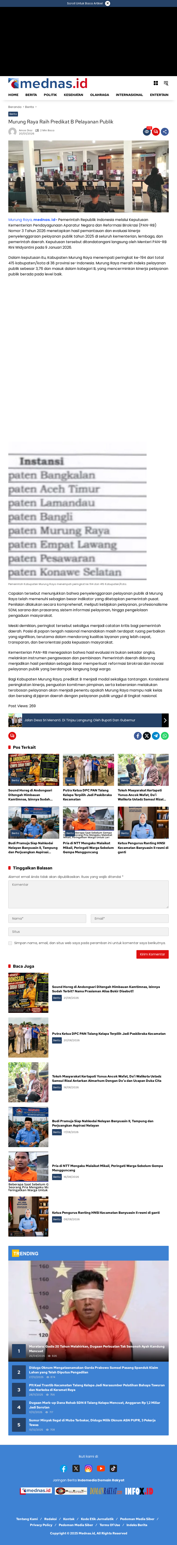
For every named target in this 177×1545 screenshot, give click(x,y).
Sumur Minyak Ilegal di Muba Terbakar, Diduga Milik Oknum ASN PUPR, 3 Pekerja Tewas (92, 1422)
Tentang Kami (27, 1519)
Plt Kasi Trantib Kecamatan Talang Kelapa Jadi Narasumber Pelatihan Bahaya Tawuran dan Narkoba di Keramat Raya (97, 1387)
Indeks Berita (137, 1525)
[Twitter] (147, 736)
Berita (13, 114)
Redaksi (50, 1519)
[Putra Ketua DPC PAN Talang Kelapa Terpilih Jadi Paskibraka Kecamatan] (88, 770)
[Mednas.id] (48, 83)
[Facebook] (138, 736)
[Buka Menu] (156, 83)
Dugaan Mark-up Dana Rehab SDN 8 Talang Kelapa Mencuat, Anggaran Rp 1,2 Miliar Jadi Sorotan (94, 1405)
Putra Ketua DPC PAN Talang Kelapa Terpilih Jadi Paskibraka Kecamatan (87, 794)
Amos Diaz (25, 130)
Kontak (68, 1519)
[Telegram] (156, 736)
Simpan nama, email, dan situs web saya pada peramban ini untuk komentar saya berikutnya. (90, 943)
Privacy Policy (41, 1525)
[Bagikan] (165, 132)
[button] (166, 83)
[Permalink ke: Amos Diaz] (13, 132)
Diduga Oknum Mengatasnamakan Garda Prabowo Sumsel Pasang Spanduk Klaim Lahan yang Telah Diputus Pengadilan (93, 1370)
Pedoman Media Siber (137, 1519)
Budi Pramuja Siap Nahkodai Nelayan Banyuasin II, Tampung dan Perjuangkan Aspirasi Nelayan (33, 848)
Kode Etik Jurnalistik (97, 1519)
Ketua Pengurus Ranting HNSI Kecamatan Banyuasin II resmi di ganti (143, 847)
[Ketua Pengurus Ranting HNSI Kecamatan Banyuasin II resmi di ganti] (143, 823)
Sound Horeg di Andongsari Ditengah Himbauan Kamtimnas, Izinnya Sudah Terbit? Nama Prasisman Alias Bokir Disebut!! (31, 795)
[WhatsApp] (165, 736)
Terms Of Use (110, 1525)
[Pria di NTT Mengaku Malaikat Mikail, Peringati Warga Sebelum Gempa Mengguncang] (88, 823)
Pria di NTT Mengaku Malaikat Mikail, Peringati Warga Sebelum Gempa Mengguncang (88, 847)
